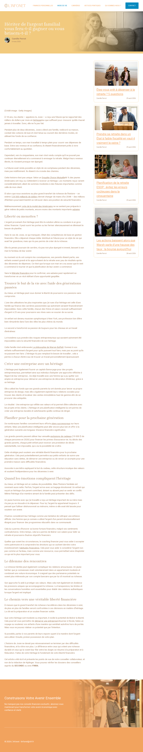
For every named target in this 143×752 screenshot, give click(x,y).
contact (132, 6)
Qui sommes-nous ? (113, 6)
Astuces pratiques (92, 6)
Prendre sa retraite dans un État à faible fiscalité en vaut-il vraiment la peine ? (116, 138)
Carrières (76, 6)
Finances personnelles (43, 6)
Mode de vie (62, 6)
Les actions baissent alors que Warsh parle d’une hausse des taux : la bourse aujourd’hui (116, 245)
